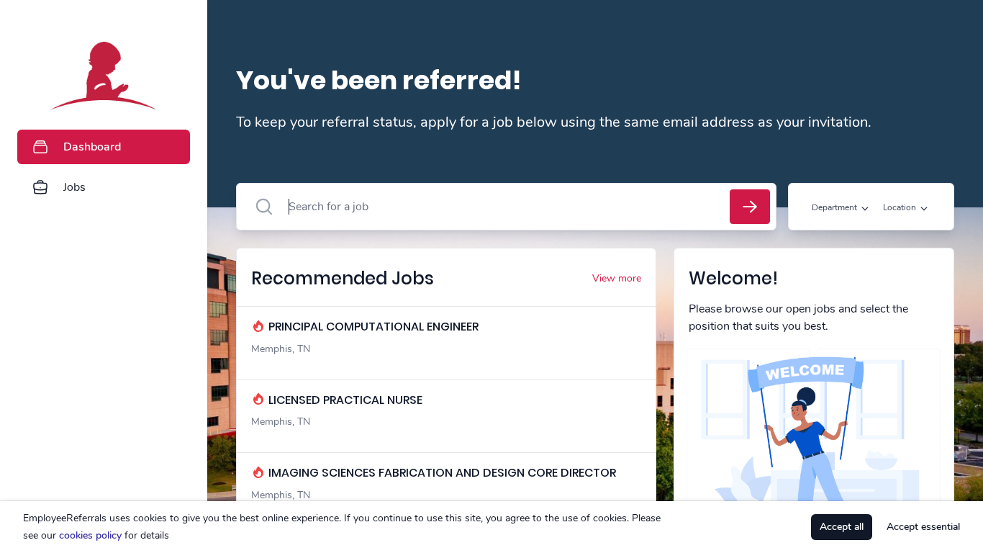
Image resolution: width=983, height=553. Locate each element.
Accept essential (923, 527)
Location (899, 207)
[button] (211, 276)
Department (834, 207)
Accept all (842, 527)
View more (616, 278)
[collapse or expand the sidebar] (208, 21)
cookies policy (90, 535)
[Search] (750, 206)
